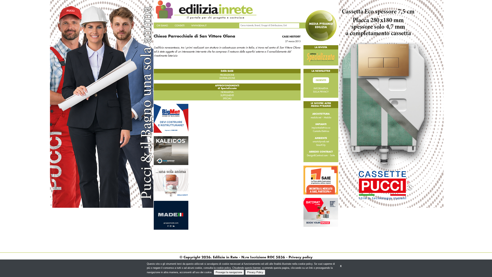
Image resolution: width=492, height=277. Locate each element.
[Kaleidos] (171, 150)
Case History (291, 36)
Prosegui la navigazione (229, 272)
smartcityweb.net (321, 141)
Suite (332, 155)
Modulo (327, 117)
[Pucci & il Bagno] (171, 182)
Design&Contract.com (317, 155)
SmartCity (321, 145)
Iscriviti (321, 80)
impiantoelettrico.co (321, 128)
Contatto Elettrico (321, 131)
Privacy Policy (255, 272)
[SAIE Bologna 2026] (320, 179)
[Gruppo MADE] (171, 215)
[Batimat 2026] (320, 212)
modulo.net (316, 117)
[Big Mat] (171, 118)
